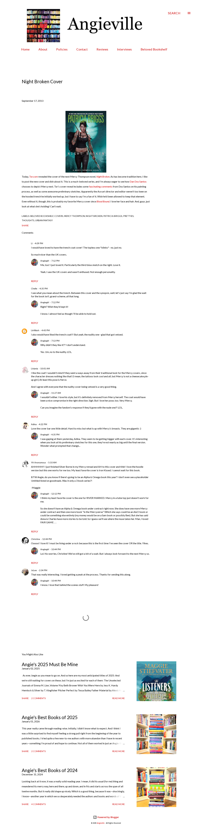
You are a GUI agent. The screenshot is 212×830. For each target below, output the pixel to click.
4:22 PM (43, 424)
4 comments (38, 804)
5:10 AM (52, 462)
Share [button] (25, 225)
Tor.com (33, 176)
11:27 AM (56, 393)
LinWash (35, 330)
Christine (35, 539)
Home (25, 49)
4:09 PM (39, 243)
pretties (128, 216)
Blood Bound (103, 201)
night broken (94, 216)
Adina (34, 424)
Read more (118, 698)
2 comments (38, 698)
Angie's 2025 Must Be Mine (50, 664)
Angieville (100, 823)
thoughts (28, 220)
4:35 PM (44, 288)
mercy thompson (74, 216)
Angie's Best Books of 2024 (49, 770)
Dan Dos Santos (138, 181)
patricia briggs (112, 216)
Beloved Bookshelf (154, 49)
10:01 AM (45, 368)
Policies (62, 49)
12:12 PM (56, 493)
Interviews (124, 49)
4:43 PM (46, 330)
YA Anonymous (38, 462)
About (42, 49)
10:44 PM (56, 549)
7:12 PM (55, 260)
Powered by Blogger (108, 817)
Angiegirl (44, 260)
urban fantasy (44, 220)
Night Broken (103, 176)
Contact (82, 49)
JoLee (34, 570)
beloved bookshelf (41, 216)
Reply (34, 281)
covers (58, 216)
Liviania (34, 368)
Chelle (34, 288)
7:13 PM (55, 340)
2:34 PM (43, 570)
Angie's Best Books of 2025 (49, 717)
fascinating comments (100, 186)
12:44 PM (47, 539)
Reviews (102, 49)
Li (32, 243)
